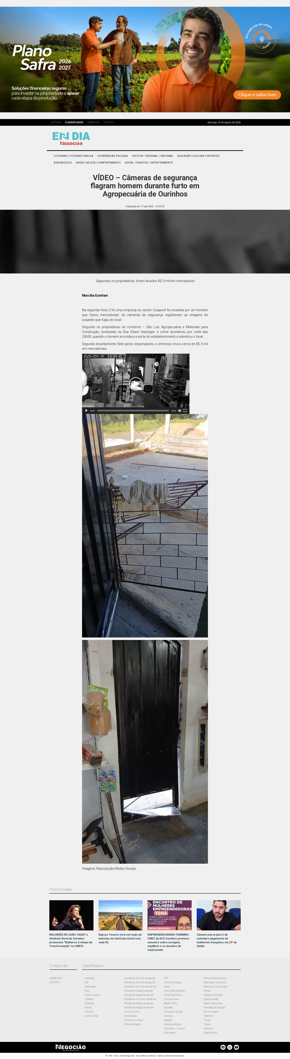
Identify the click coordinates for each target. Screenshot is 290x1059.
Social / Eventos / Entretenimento (149, 162)
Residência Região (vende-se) (139, 1007)
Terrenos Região (132, 1024)
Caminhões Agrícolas (174, 990)
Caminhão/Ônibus (173, 995)
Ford (87, 990)
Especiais (89, 1003)
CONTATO (54, 982)
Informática (169, 1032)
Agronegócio (63, 162)
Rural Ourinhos (131, 1011)
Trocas (207, 1024)
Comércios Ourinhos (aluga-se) (139, 978)
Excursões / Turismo (174, 1028)
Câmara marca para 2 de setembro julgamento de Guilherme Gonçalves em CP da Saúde (217, 940)
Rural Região (130, 1016)
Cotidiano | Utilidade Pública (73, 156)
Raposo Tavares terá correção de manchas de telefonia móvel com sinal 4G (120, 938)
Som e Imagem (211, 1011)
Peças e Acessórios (213, 1003)
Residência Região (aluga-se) (138, 1003)
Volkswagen (91, 986)
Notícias (56, 122)
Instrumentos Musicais (215, 978)
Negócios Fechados (213, 995)
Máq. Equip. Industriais (215, 982)
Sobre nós (93, 122)
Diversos (168, 1016)
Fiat (86, 982)
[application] (135, 384)
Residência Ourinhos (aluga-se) (139, 982)
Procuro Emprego (173, 982)
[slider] (133, 410)
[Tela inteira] (185, 410)
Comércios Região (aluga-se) (138, 990)
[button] (135, 384)
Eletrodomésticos (172, 1024)
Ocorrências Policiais (113, 156)
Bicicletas (168, 1007)
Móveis (207, 990)
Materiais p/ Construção (215, 986)
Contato (108, 122)
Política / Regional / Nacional (152, 156)
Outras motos (91, 1016)
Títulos (207, 1020)
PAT (166, 978)
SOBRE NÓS (55, 978)
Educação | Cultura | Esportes (198, 156)
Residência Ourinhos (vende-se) (140, 999)
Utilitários (89, 999)
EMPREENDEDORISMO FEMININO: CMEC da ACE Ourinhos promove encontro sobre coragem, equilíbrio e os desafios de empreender (168, 942)
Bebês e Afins (170, 1003)
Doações (168, 1020)
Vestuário (208, 1028)
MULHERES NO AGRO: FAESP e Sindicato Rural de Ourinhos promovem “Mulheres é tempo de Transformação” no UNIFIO (70, 940)
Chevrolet (89, 978)
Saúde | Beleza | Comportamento (98, 162)
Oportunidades (211, 999)
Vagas (167, 986)
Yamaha (89, 1011)
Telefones (208, 1016)
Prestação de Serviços (214, 1007)
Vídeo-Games (210, 1032)
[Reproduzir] (86, 410)
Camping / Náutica (173, 1011)
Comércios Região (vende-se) (138, 995)
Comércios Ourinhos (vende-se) (140, 986)
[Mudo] (179, 410)
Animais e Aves (171, 999)
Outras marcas (92, 995)
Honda (88, 1007)
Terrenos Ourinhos (133, 1020)
